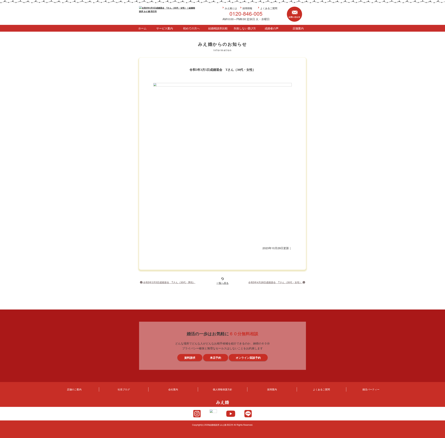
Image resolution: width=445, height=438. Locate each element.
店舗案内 (298, 28)
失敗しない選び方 (245, 28)
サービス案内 (164, 28)
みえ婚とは (231, 8)
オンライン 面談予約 (440, 259)
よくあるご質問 (268, 8)
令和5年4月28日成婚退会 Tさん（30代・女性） (275, 282)
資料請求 (440, 228)
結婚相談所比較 (218, 28)
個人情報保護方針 (222, 389)
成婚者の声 (271, 28)
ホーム (142, 28)
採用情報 (247, 8)
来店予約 (440, 197)
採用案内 (272, 389)
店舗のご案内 (74, 389)
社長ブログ (124, 389)
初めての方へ (191, 28)
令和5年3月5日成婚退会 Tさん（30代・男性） (168, 282)
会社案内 (173, 389)
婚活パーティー (370, 389)
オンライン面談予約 (248, 358)
